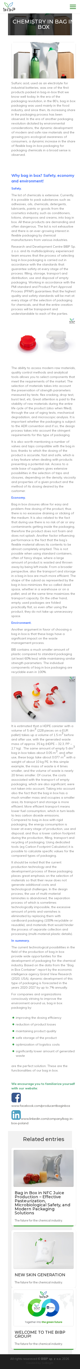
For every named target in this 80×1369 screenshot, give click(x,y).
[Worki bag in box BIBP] (9, 6)
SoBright (47, 1363)
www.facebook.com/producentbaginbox (40, 1106)
